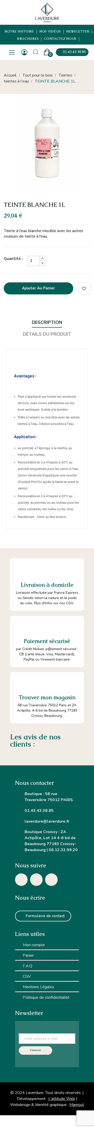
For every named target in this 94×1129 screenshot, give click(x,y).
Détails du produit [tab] (47, 334)
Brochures (28, 39)
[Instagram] (21, 879)
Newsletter (77, 32)
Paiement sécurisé (47, 641)
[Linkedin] (36, 879)
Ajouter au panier (38, 288)
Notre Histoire (19, 32)
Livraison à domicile (47, 585)
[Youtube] (51, 879)
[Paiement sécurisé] (20, 626)
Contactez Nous (60, 39)
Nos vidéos (50, 32)
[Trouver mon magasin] (20, 682)
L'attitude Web (61, 1098)
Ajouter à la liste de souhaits (84, 288)
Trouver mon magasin (47, 697)
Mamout (76, 1104)
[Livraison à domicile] (21, 569)
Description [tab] (47, 322)
